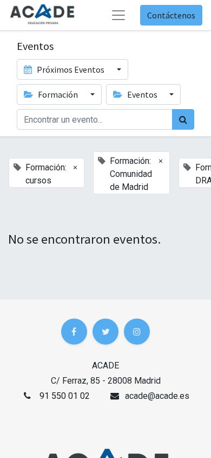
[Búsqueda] (183, 119)
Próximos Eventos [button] (70, 69)
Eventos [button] (142, 94)
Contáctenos (171, 15)
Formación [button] (58, 94)
